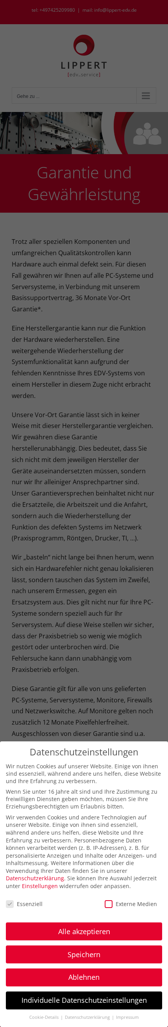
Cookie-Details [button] (44, 1017)
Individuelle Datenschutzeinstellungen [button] (84, 1000)
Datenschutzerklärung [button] (88, 1017)
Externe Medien (136, 904)
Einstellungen (40, 886)
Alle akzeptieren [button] (84, 931)
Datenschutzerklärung (35, 878)
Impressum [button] (127, 1017)
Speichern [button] (84, 954)
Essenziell (30, 904)
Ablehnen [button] (84, 977)
